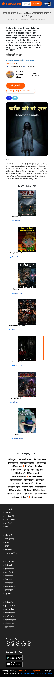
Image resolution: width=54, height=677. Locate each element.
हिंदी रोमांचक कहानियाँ (35, 477)
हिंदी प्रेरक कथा (13, 463)
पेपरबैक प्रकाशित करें (11, 553)
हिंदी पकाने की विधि (27, 483)
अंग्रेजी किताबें (9, 562)
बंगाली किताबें (9, 583)
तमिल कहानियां (9, 623)
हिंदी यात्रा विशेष (16, 470)
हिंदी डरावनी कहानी (28, 60)
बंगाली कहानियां (9, 616)
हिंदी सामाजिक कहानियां (19, 477)
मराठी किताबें (9, 572)
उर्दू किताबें (8, 594)
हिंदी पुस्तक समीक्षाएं (15, 490)
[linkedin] (29, 643)
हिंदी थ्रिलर (27, 490)
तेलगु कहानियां (9, 627)
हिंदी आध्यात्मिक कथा (25, 459)
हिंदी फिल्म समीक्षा (27, 487)
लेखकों (7, 546)
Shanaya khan (18, 293)
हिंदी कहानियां (9, 602)
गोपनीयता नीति (9, 516)
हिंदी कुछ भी (24, 497)
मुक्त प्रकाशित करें (35, 3)
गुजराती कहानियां (10, 606)
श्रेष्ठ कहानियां (9, 535)
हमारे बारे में (8, 509)
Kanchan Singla (12, 60)
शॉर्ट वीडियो (8, 550)
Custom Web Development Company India (36, 673)
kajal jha (13, 329)
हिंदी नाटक (39, 470)
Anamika (17, 221)
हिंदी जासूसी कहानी (33, 473)
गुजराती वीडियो (9, 542)
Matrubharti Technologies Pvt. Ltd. (31, 671)
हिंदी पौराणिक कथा (40, 487)
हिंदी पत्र (38, 483)
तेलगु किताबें (8, 579)
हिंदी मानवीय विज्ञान (16, 480)
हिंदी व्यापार (10, 494)
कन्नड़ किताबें (9, 590)
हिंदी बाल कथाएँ (41, 463)
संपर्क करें (8, 513)
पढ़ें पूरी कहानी (15, 85)
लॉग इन (47, 4)
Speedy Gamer (16, 257)
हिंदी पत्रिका (28, 466)
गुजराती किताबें (9, 569)
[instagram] (13, 643)
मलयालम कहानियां (10, 620)
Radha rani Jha (18, 366)
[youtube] (23, 643)
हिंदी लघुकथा (12, 459)
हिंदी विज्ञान (15, 497)
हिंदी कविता (38, 466)
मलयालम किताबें (10, 586)
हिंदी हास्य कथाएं (17, 466)
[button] (29, 4)
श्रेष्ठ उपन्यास (9, 539)
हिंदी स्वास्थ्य (40, 480)
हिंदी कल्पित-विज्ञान (39, 490)
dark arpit (15, 402)
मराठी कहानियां (9, 609)
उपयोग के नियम (10, 520)
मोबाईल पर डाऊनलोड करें (23, 91)
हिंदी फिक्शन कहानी (40, 459)
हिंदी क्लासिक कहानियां (27, 463)
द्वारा (13, 221)
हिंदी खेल (19, 494)
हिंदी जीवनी (16, 483)
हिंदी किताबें (8, 565)
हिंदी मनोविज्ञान (28, 480)
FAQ (6, 527)
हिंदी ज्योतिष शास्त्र (41, 494)
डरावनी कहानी (34, 76)
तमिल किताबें (9, 576)
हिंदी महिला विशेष (29, 470)
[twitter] (18, 643)
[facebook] (8, 643)
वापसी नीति (8, 523)
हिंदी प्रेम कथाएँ (20, 473)
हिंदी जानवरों (28, 494)
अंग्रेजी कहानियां (10, 613)
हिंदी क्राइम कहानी (36, 497)
